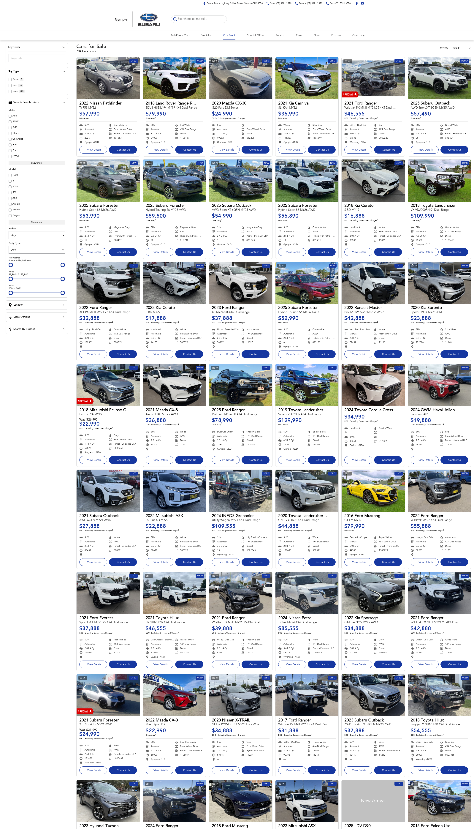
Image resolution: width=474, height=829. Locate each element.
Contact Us (123, 150)
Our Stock (229, 35)
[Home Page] (137, 19)
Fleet (317, 35)
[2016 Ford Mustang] (373, 491)
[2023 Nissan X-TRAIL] (240, 695)
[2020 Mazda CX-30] (240, 78)
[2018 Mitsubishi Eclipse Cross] (108, 385)
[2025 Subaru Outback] (439, 78)
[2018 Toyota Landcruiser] (439, 181)
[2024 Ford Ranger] (174, 801)
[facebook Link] (356, 3)
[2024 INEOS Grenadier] (240, 491)
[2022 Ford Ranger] (108, 283)
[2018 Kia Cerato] (373, 181)
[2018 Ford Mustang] (240, 801)
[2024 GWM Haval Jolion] (439, 385)
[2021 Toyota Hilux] (174, 593)
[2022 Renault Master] (373, 283)
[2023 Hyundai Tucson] (108, 801)
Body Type (14, 243)
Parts (299, 35)
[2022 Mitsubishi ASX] (174, 491)
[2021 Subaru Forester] (108, 695)
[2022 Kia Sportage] (373, 593)
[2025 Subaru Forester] (108, 181)
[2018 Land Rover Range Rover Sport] (174, 78)
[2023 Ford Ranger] (240, 283)
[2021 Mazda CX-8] (174, 385)
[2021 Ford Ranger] (373, 78)
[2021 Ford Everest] (108, 593)
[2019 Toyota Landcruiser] (307, 385)
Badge (12, 229)
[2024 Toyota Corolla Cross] (373, 385)
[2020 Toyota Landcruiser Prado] (307, 491)
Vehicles (207, 35)
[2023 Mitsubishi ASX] (307, 801)
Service (280, 35)
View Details (94, 150)
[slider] (11, 265)
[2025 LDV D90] (373, 801)
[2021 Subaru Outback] (108, 491)
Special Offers (255, 35)
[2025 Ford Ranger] (240, 385)
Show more (36, 163)
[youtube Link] (362, 3)
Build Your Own (180, 35)
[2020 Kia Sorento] (439, 283)
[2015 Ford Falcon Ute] (439, 801)
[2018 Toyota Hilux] (439, 695)
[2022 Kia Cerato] (174, 283)
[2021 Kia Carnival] (307, 78)
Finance (336, 35)
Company (358, 35)
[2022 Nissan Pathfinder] (108, 78)
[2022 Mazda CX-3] (174, 695)
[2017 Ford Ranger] (307, 695)
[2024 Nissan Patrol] (307, 593)
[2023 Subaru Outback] (373, 695)
